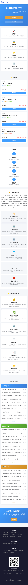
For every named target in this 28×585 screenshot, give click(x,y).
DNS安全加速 (15, 573)
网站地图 (12, 552)
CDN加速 (9, 573)
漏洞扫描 (22, 573)
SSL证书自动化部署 (12, 570)
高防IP (4, 573)
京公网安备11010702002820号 (15, 580)
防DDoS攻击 (21, 570)
